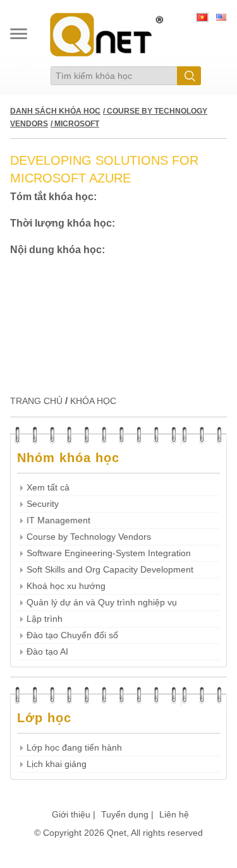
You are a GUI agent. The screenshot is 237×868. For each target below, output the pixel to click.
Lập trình (45, 619)
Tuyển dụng (125, 814)
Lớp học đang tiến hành (74, 747)
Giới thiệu (71, 814)
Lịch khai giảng (57, 764)
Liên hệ (174, 814)
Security (43, 504)
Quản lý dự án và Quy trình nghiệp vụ (102, 602)
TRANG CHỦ (36, 401)
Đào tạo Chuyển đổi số (72, 635)
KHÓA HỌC (93, 401)
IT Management (58, 520)
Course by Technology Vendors (89, 537)
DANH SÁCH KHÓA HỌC (55, 111)
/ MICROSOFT (75, 123)
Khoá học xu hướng (66, 586)
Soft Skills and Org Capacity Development (110, 569)
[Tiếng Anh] (221, 19)
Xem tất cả (48, 487)
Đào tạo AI (47, 652)
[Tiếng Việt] (202, 19)
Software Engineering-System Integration (109, 553)
